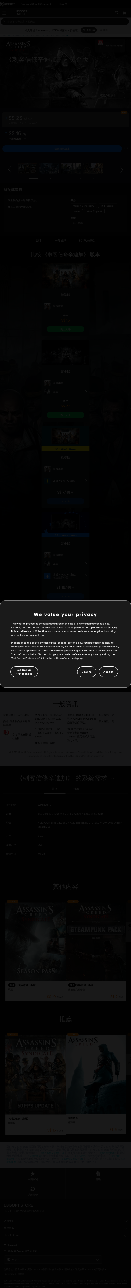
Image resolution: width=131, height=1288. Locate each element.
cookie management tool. (30, 634)
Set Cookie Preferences (24, 671)
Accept (108, 671)
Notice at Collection (35, 631)
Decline (87, 671)
